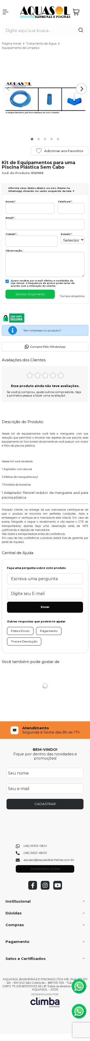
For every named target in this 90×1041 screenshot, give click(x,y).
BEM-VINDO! (45, 749)
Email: (10, 217)
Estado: (66, 234)
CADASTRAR (45, 804)
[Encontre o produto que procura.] (80, 30)
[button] (32, 139)
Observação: (14, 250)
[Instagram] (45, 888)
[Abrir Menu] (5, 12)
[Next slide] (81, 88)
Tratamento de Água (41, 43)
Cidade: (11, 234)
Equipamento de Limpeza (20, 48)
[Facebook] (32, 888)
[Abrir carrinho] (79, 12)
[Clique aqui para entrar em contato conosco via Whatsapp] (79, 986)
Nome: (11, 201)
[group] (45, 730)
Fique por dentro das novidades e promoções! (45, 756)
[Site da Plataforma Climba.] (45, 1000)
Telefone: (65, 201)
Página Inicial (12, 43)
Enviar (45, 607)
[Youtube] (57, 888)
